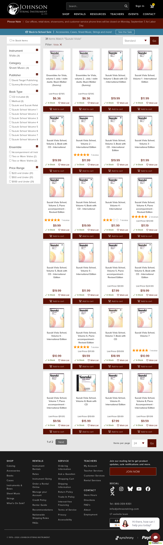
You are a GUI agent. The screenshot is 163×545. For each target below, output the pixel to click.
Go (154, 41)
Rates (35, 474)
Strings (10, 498)
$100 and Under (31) (22, 181)
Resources (98, 14)
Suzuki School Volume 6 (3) (24, 130)
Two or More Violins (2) (24, 160)
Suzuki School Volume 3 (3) (24, 117)
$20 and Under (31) (22, 172)
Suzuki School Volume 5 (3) (24, 126)
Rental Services (92, 480)
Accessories (13, 470)
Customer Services (94, 475)
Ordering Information (64, 467)
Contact (149, 14)
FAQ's (87, 505)
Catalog (11, 466)
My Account (90, 466)
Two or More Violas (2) (23, 156)
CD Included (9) (20, 96)
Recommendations (42, 509)
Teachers (117, 14)
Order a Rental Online (40, 485)
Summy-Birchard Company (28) (24, 84)
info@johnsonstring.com (124, 509)
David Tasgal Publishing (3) (24, 79)
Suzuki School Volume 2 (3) (24, 113)
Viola (56, 44)
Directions (89, 500)
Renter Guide (39, 505)
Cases (10, 480)
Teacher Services (93, 470)
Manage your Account (39, 493)
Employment (90, 514)
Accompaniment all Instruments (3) (24, 151)
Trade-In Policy (66, 497)
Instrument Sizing (42, 479)
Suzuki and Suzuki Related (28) (24, 105)
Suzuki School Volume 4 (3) (24, 122)
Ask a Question (66, 474)
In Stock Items (20, 40)
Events (133, 14)
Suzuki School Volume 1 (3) (24, 109)
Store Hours (90, 495)
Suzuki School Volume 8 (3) (24, 139)
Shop (66, 14)
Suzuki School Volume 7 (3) (24, 134)
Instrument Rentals (38, 467)
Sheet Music (13, 493)
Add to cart (58, 109)
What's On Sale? (16, 503)
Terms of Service (67, 509)
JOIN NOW (133, 471)
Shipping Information (64, 485)
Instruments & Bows (14, 487)
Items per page (121, 443)
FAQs (35, 523)
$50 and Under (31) (22, 176)
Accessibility (65, 519)
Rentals (80, 14)
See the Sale (125, 32)
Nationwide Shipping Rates (40, 516)
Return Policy (65, 492)
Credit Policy (39, 500)
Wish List (65, 103)
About (87, 509)
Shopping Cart (66, 479)
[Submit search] (126, 6)
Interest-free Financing (65, 503)
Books (10, 475)
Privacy (62, 514)
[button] (140, 6)
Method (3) (17, 100)
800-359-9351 (123, 504)
